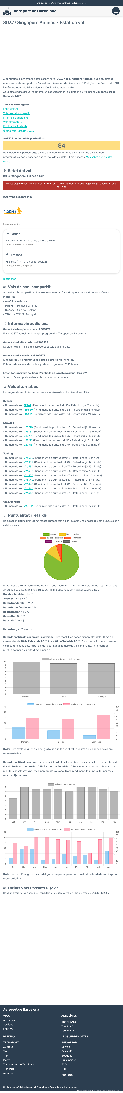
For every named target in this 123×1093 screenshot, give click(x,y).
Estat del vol (10, 108)
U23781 (28, 435)
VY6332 (28, 462)
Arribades (9, 1020)
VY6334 (28, 466)
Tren (5, 1055)
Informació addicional (16, 117)
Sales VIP (67, 1051)
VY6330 (28, 457)
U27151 (28, 440)
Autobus (8, 1046)
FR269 (27, 405)
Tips (64, 1068)
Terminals (69, 1021)
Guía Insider (69, 1060)
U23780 (28, 431)
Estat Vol (8, 1029)
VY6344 (28, 488)
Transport (11, 1042)
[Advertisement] (61, 50)
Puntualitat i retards (15, 126)
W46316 (28, 506)
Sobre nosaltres (69, 1087)
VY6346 (28, 492)
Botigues (67, 1055)
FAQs (65, 1064)
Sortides (8, 1024)
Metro (6, 1060)
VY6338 (28, 475)
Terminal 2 (68, 1030)
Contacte (54, 1087)
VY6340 (28, 479)
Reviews (67, 1074)
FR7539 (28, 409)
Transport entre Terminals (18, 1064)
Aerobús (8, 1073)
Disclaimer (42, 1087)
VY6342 (28, 484)
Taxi (5, 1051)
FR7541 (28, 414)
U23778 (28, 427)
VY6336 (28, 471)
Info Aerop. (69, 1042)
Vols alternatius (12, 122)
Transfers (8, 1068)
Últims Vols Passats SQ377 (18, 130)
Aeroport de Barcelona (35, 11)
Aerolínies (69, 1015)
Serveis (66, 1046)
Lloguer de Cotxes (75, 1036)
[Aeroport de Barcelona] (7, 11)
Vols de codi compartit (16, 113)
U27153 (28, 444)
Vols (6, 1015)
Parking (9, 1036)
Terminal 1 (67, 1026)
